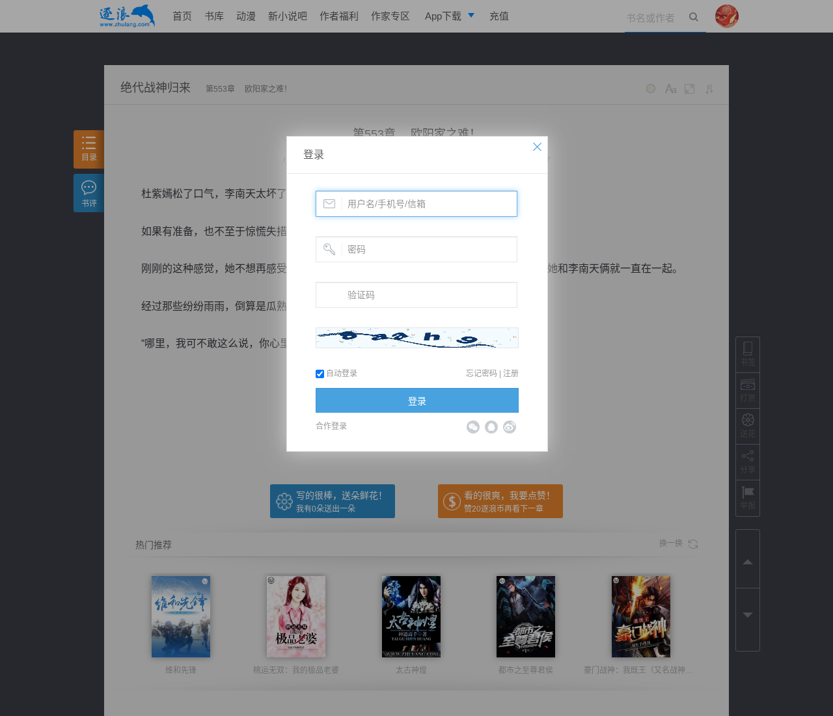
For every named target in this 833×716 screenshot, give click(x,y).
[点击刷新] (417, 337)
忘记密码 (481, 373)
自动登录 (340, 373)
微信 (473, 427)
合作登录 (331, 426)
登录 (313, 154)
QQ (491, 427)
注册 (511, 373)
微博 (509, 427)
